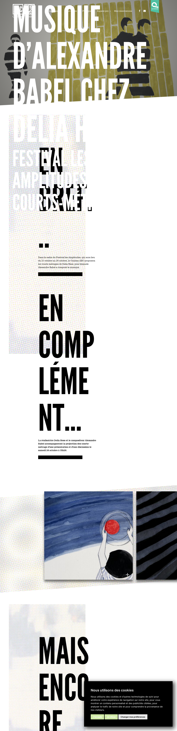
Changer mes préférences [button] (133, 717)
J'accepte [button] (97, 717)
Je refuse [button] (111, 717)
